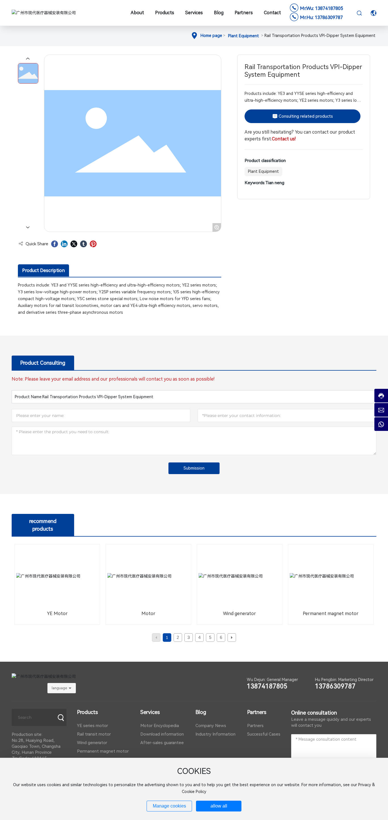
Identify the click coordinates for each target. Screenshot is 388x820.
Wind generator (239, 613)
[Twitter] (73, 243)
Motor (148, 613)
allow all (218, 806)
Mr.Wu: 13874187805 (321, 8)
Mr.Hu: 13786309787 (321, 17)
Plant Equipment (243, 36)
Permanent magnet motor (330, 613)
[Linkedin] (64, 243)
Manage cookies (169, 806)
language (59, 688)
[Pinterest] (93, 243)
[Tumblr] (83, 243)
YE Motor (57, 613)
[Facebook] (54, 243)
